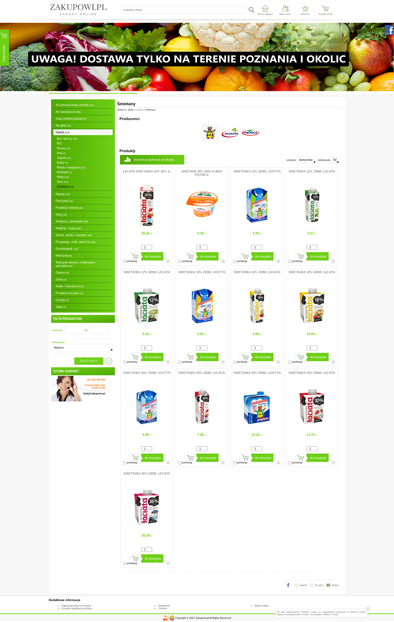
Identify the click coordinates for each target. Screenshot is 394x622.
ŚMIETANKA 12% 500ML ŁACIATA (146, 272)
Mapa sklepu (261, 605)
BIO (59, 143)
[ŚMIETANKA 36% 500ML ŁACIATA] (146, 528)
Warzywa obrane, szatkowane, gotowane (76, 264)
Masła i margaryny (71, 167)
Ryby (61, 214)
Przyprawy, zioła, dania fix (76, 242)
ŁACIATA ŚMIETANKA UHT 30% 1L (147, 171)
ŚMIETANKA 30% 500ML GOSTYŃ (256, 373)
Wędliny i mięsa (68, 228)
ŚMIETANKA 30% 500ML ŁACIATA (311, 373)
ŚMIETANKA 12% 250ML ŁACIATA (311, 171)
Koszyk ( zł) (325, 14)
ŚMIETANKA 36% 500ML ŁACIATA (146, 473)
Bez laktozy (67, 138)
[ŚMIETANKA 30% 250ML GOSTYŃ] (146, 427)
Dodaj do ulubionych (168, 261)
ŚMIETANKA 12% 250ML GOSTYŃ (256, 171)
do (86, 330)
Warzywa (64, 255)
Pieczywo (64, 201)
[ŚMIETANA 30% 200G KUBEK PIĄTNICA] (201, 225)
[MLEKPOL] (230, 132)
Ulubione (305, 14)
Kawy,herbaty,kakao (71, 118)
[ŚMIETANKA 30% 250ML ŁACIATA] (201, 427)
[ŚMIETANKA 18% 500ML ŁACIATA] (312, 326)
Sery (62, 181)
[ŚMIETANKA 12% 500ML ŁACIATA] (146, 326)
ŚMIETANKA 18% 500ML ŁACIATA (311, 272)
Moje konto (285, 14)
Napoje (63, 194)
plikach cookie (331, 614)
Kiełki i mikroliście (70, 286)
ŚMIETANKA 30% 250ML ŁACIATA (201, 373)
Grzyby (62, 300)
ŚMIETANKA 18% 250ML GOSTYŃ (201, 272)
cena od (57, 330)
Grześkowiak (67, 248)
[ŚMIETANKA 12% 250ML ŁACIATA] (312, 225)
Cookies (162, 608)
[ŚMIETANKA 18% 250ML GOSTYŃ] (201, 326)
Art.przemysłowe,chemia (75, 105)
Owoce (62, 272)
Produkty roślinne (69, 207)
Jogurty (64, 157)
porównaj (131, 261)
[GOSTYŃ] (210, 132)
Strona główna (265, 14)
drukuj (335, 585)
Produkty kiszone (69, 293)
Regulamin (164, 605)
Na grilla (63, 125)
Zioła (61, 279)
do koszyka (153, 256)
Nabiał (62, 132)
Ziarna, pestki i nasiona (74, 235)
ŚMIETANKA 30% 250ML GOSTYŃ (146, 373)
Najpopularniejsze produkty (76, 605)
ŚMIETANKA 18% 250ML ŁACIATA (256, 272)
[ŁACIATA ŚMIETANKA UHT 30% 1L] (146, 225)
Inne (61, 153)
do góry (319, 585)
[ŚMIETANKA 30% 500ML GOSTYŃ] (256, 427)
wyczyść (109, 361)
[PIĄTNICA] (250, 132)
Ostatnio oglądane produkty (76, 608)
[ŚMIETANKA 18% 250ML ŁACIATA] (256, 326)
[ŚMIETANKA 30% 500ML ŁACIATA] (312, 427)
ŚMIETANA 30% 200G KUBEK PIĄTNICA (201, 173)
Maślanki (64, 172)
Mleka (63, 177)
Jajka (61, 306)
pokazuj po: (325, 160)
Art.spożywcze (68, 111)
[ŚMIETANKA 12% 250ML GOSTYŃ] (256, 225)
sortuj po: (291, 160)
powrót (303, 585)
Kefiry (62, 162)
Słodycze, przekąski (72, 221)
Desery (63, 148)
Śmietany (65, 186)
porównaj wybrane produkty (154, 159)
